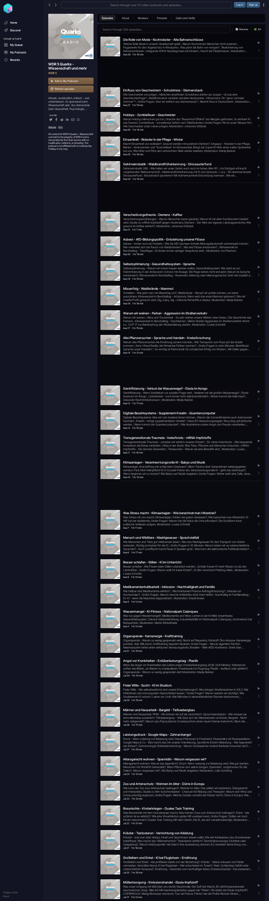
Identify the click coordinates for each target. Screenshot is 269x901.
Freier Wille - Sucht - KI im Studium (147, 685)
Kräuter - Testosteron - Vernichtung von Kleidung (158, 833)
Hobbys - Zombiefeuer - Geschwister (149, 115)
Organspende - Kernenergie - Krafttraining (153, 636)
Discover (15, 30)
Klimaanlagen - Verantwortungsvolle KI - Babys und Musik (164, 462)
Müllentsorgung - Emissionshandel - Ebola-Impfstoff (160, 882)
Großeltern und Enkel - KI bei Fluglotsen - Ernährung (160, 858)
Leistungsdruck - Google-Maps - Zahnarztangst (157, 735)
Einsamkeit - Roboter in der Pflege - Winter (153, 139)
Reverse (243, 29)
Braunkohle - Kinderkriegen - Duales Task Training (158, 808)
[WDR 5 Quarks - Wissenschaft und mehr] (71, 36)
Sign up (253, 4)
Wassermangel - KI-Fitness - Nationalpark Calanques (160, 611)
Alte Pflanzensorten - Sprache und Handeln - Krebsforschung (166, 338)
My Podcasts (18, 52)
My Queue (16, 44)
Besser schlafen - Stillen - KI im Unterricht (152, 562)
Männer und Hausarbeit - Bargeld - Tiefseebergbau (159, 710)
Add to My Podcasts (66, 81)
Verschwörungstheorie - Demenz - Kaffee (152, 215)
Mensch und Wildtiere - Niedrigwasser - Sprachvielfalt (161, 538)
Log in (239, 4)
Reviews (143, 18)
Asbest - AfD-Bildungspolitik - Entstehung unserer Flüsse (163, 239)
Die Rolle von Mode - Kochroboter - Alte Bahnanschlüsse (163, 40)
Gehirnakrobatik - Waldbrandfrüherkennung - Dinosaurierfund (167, 164)
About (6, 896)
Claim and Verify (185, 18)
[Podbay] (8, 12)
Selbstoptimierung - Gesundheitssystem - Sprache (159, 264)
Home (13, 22)
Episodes (107, 18)
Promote (162, 18)
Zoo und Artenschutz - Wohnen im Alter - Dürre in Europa (163, 784)
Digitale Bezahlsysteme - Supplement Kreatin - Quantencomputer (169, 413)
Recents (15, 59)
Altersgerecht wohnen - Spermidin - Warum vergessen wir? (164, 759)
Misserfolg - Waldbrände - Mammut (148, 289)
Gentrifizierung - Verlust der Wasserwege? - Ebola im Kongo (165, 388)
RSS (60, 127)
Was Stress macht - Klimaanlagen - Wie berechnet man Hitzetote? (169, 513)
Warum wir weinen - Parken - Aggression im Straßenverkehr (165, 313)
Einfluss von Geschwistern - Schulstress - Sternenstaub (162, 90)
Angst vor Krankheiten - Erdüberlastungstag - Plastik (160, 661)
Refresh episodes (65, 88)
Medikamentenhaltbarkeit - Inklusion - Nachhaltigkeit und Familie (169, 587)
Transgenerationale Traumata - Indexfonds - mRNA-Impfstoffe (167, 438)
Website (52, 127)
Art (259, 29)
